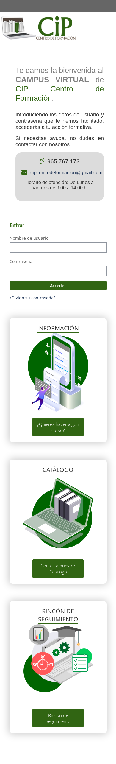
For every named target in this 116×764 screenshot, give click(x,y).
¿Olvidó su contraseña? (32, 298)
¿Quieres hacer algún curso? (58, 427)
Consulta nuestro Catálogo (58, 569)
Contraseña (21, 261)
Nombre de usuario (29, 238)
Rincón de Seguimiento (58, 718)
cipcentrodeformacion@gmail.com (66, 172)
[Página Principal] (38, 27)
